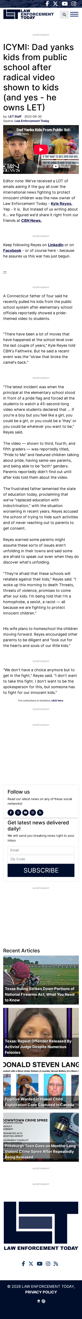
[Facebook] (47, 4)
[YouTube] (65, 4)
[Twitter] (55, 4)
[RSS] (40, 813)
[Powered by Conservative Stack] (43, 1301)
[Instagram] (73, 4)
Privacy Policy (41, 1292)
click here (57, 700)
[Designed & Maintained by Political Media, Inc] (39, 1301)
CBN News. (31, 220)
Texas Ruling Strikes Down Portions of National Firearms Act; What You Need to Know (39, 994)
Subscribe (41, 870)
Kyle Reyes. (61, 203)
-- (5, 271)
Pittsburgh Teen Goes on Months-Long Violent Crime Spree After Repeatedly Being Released (40, 1151)
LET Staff (14, 116)
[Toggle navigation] (74, 14)
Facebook (12, 250)
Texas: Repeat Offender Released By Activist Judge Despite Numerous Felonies (38, 1047)
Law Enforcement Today (28, 15)
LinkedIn (55, 245)
